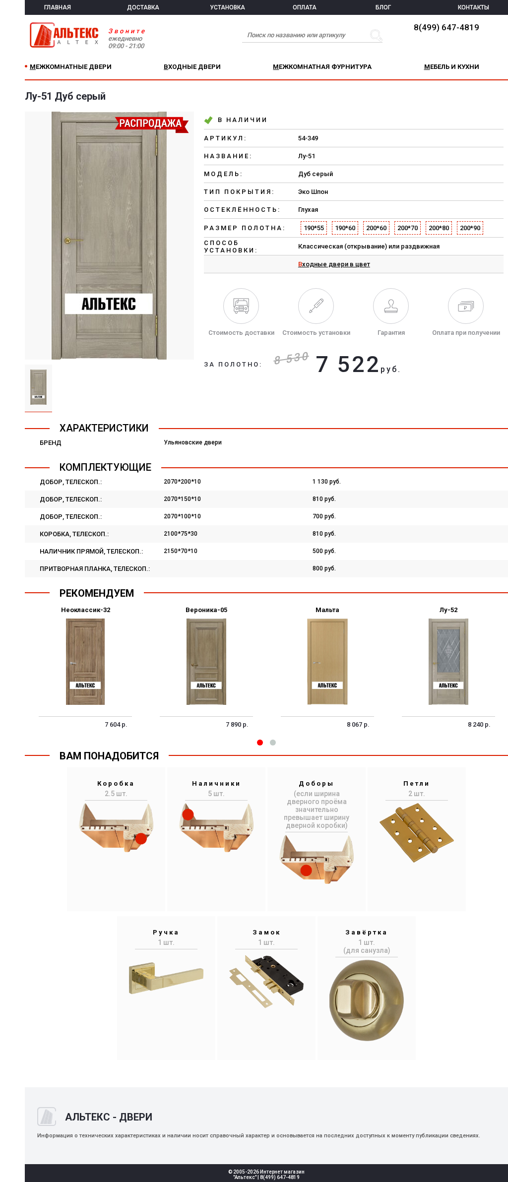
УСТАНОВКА (227, 7)
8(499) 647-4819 (446, 27)
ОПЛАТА (305, 7)
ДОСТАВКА (143, 7)
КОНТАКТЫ (473, 7)
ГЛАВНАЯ (57, 7)
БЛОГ (383, 7)
